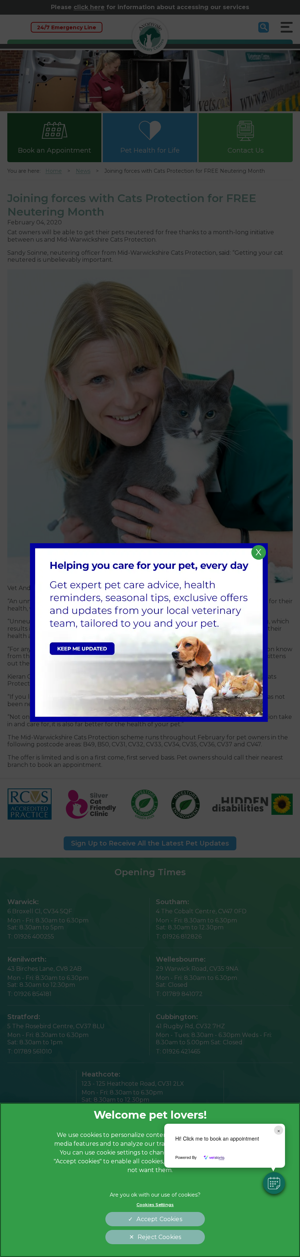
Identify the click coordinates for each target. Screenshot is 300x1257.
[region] (150, 1180)
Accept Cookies (159, 1219)
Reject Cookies (159, 1237)
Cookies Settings (155, 1204)
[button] (274, 1183)
